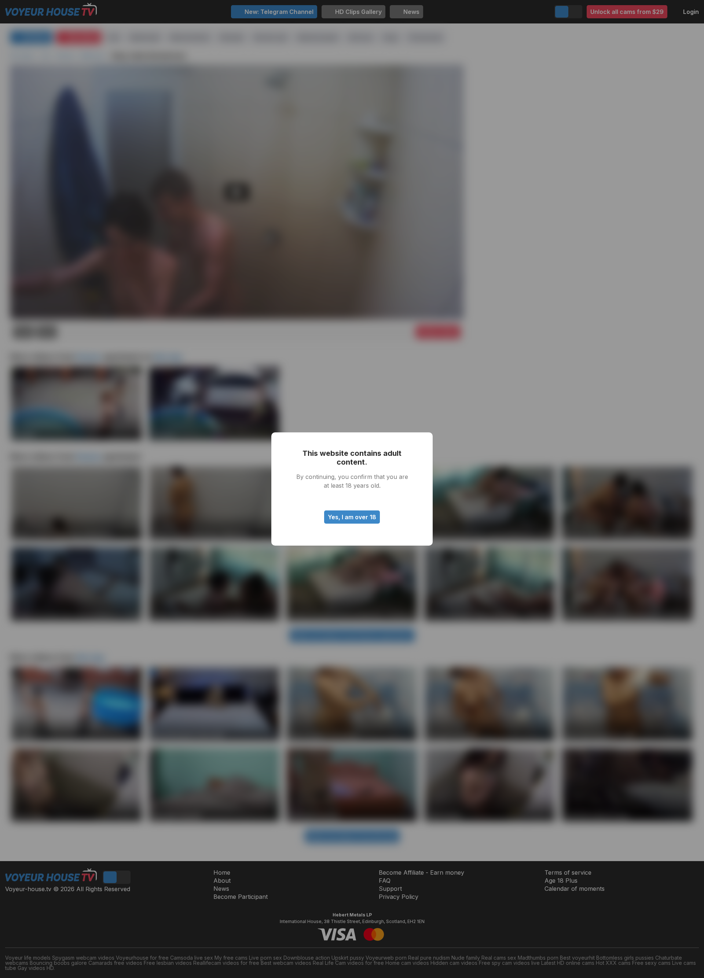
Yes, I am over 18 (352, 517)
